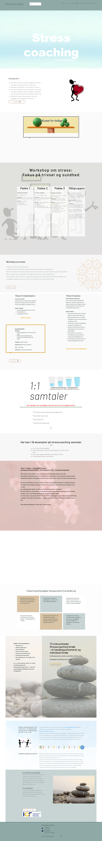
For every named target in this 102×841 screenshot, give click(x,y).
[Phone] (42, 828)
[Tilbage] (7, 495)
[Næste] (94, 495)
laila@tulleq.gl (47, 831)
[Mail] (42, 831)
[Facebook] (61, 835)
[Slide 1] (49, 581)
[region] (51, 127)
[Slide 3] (52, 581)
